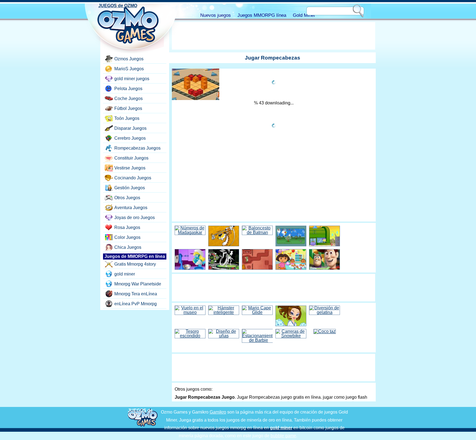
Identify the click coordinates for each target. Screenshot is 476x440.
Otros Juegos (127, 197)
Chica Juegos (127, 247)
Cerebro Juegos (130, 138)
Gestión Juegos (129, 187)
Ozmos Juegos (129, 58)
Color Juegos (127, 237)
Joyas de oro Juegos (134, 217)
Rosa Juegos (127, 227)
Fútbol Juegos (128, 108)
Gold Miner (304, 15)
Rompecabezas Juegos (137, 148)
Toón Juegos (126, 118)
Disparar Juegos (130, 128)
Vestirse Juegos (129, 168)
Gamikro (218, 412)
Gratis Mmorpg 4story (135, 264)
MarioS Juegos (129, 68)
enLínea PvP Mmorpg (135, 303)
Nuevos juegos (215, 15)
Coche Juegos (128, 98)
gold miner (124, 274)
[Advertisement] (273, 35)
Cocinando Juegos (132, 178)
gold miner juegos (131, 78)
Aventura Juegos (130, 207)
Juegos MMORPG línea (261, 15)
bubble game (283, 435)
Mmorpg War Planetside (137, 284)
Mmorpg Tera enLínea (135, 293)
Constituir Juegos (131, 158)
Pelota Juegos (128, 88)
